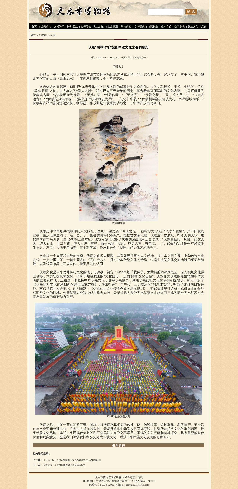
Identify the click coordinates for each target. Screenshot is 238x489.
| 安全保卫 (111, 26)
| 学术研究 (138, 26)
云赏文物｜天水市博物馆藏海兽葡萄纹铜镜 (64, 465)
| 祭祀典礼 (125, 26)
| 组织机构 (44, 26)
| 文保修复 (84, 26)
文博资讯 (42, 35)
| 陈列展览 (71, 26)
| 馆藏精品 (151, 26)
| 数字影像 (178, 26)
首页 (34, 26)
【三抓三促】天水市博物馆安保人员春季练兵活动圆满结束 (72, 460)
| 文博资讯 (58, 26)
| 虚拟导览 (165, 26)
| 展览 (202, 26)
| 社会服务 (98, 26)
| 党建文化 (192, 26)
